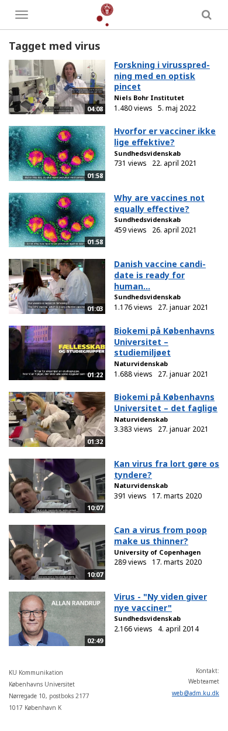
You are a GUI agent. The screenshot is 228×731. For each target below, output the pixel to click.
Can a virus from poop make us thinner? (160, 535)
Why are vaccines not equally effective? (159, 203)
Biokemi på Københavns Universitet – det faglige (165, 402)
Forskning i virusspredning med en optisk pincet (162, 75)
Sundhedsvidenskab (147, 153)
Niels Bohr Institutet (149, 97)
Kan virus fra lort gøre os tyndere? (166, 469)
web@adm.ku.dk (195, 693)
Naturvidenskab (141, 363)
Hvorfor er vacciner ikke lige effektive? (165, 136)
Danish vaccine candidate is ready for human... (160, 274)
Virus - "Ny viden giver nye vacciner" (160, 602)
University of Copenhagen (157, 552)
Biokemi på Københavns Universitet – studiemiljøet (164, 341)
